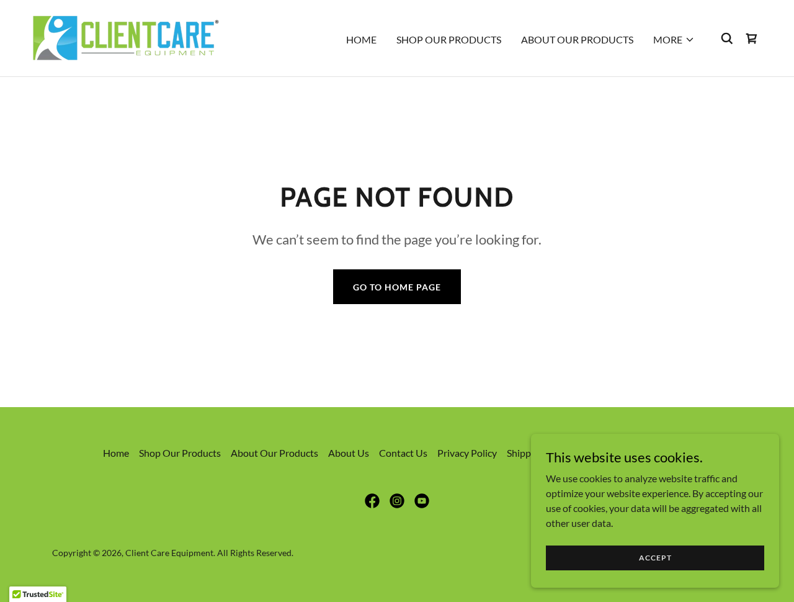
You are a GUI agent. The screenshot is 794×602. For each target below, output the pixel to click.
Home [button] (116, 453)
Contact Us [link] (403, 453)
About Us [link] (348, 453)
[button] (674, 39)
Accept (655, 557)
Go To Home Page (397, 287)
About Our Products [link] (577, 39)
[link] (125, 37)
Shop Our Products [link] (448, 39)
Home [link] (361, 39)
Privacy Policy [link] (467, 453)
